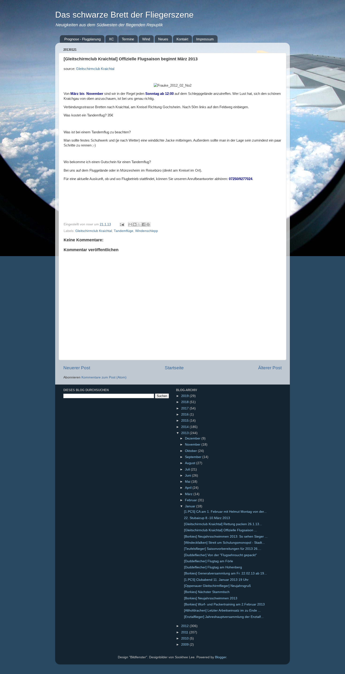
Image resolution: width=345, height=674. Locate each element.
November (193, 444)
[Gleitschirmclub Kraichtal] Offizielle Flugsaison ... (220, 530)
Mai (188, 481)
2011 (185, 632)
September (193, 457)
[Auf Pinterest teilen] (148, 224)
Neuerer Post (76, 367)
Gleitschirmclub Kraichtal (95, 69)
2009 (185, 644)
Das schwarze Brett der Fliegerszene (124, 14)
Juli (188, 469)
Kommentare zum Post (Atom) (103, 377)
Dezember (193, 438)
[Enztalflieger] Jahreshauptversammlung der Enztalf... (224, 617)
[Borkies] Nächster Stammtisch (207, 592)
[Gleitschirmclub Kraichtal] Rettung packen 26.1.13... (223, 524)
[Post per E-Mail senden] (121, 224)
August (190, 463)
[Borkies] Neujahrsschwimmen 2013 (210, 598)
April (188, 487)
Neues (163, 39)
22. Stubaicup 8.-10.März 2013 (207, 518)
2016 (185, 414)
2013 (185, 433)
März (189, 494)
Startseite (174, 367)
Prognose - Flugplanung (82, 39)
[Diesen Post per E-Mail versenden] (130, 224)
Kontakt (182, 39)
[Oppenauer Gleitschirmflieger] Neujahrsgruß (217, 586)
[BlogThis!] (134, 224)
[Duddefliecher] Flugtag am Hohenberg (213, 567)
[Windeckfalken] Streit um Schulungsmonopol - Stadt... (224, 542)
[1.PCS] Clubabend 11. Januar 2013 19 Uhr (216, 580)
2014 (185, 427)
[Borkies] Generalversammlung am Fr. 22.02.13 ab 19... (225, 573)
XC (111, 39)
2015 (185, 420)
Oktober (191, 451)
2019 (185, 396)
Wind (146, 39)
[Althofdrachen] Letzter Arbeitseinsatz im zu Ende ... (222, 610)
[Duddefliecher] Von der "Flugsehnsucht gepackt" (220, 555)
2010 (185, 638)
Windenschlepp (146, 231)
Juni (188, 475)
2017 (185, 408)
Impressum (205, 39)
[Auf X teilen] (139, 224)
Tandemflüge (123, 231)
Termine (128, 39)
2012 (185, 626)
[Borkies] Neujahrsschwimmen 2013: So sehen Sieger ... (226, 536)
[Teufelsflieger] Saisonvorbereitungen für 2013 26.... (222, 549)
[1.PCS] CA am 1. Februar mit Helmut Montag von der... (225, 511)
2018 (185, 402)
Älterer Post (270, 367)
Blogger (220, 657)
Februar (191, 500)
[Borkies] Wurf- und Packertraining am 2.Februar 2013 (224, 604)
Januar (190, 506)
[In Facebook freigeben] (143, 224)
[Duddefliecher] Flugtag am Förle (208, 561)
